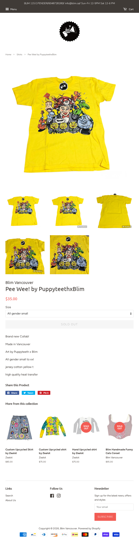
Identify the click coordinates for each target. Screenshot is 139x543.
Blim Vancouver (68, 528)
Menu (13, 9)
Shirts (19, 54)
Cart (131, 9)
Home (8, 54)
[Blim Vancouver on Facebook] (52, 496)
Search (9, 495)
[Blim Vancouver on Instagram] (59, 496)
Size (8, 307)
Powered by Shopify (89, 528)
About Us (10, 500)
